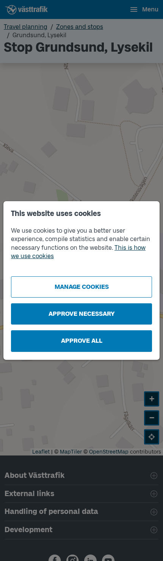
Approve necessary (82, 313)
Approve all (81, 340)
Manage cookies (82, 286)
